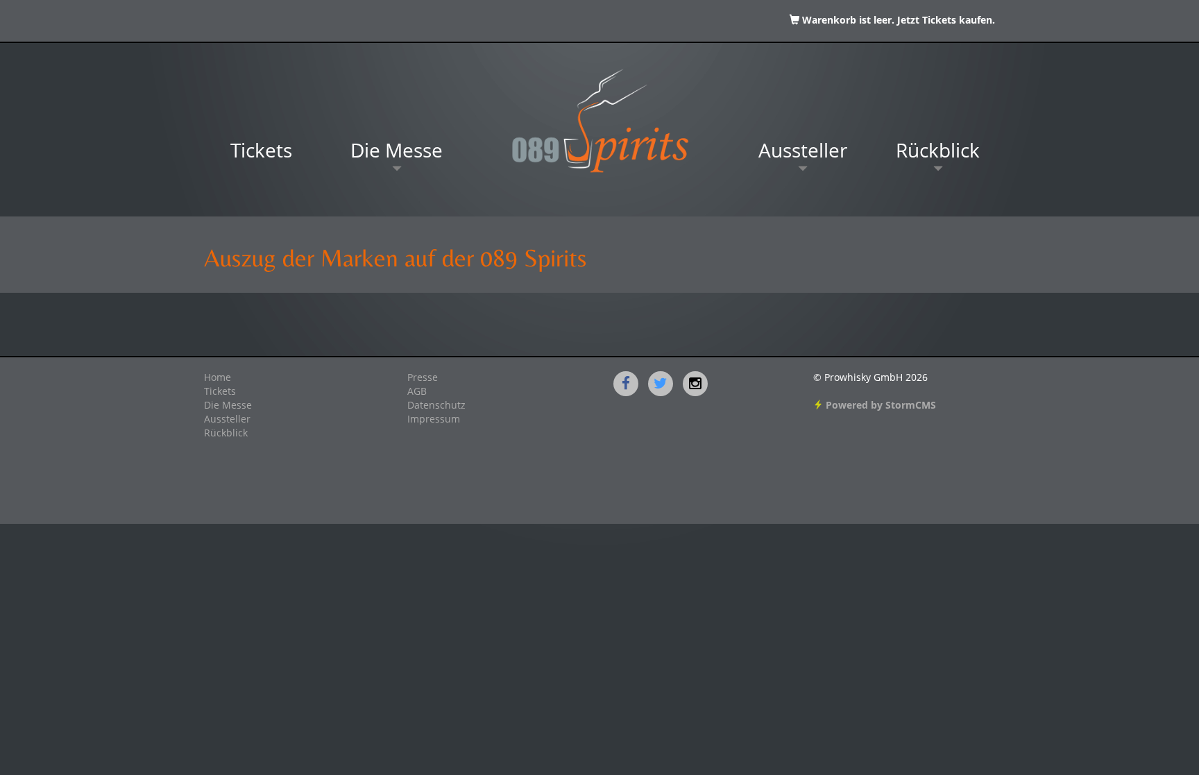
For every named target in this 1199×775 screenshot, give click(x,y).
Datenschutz (436, 406)
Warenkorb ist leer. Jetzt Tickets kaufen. (897, 21)
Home (217, 378)
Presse (422, 378)
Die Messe (396, 152)
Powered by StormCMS (879, 406)
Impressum (433, 420)
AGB (417, 392)
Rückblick (938, 152)
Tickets (261, 152)
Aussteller (802, 152)
